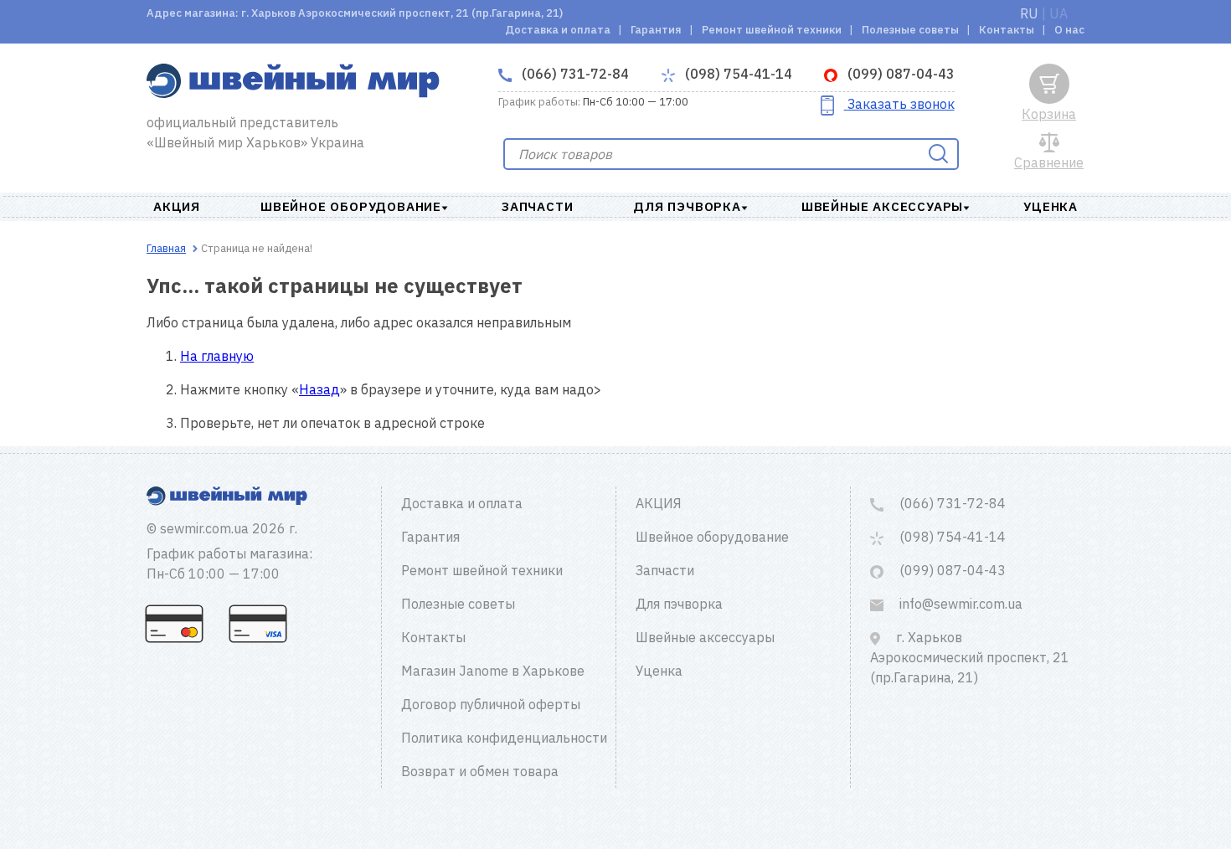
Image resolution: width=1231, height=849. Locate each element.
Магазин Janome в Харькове (493, 670)
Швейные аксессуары (882, 206)
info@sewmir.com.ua (959, 603)
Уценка (1050, 206)
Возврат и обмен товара (480, 771)
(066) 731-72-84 (573, 73)
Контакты (1006, 30)
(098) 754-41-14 (737, 73)
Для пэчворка (687, 206)
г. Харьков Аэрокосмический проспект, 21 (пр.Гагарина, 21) (969, 657)
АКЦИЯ (176, 206)
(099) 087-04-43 (899, 73)
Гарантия (656, 30)
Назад (319, 389)
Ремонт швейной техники (772, 30)
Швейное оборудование (350, 206)
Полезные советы (910, 30)
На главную (217, 355)
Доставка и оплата (557, 30)
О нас (1069, 30)
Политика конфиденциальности (504, 737)
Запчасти (537, 206)
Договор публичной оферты (490, 704)
